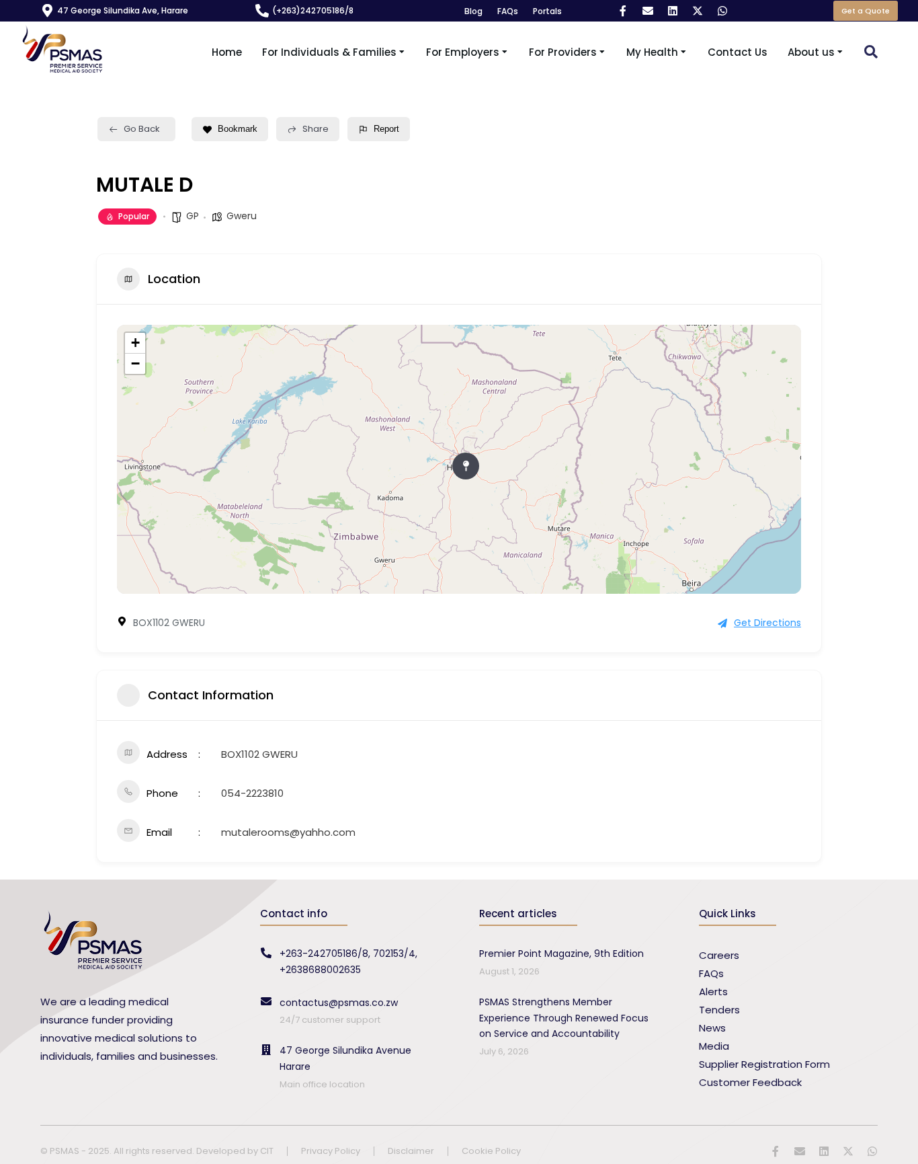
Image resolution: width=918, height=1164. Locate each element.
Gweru (241, 216)
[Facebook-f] (623, 11)
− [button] (135, 363)
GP (192, 216)
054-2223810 (252, 793)
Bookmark (237, 129)
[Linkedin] (672, 11)
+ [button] (135, 342)
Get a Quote (865, 10)
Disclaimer (411, 1151)
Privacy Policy (330, 1151)
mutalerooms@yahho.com (288, 832)
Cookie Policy (491, 1151)
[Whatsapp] (722, 11)
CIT (267, 1150)
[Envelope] (648, 11)
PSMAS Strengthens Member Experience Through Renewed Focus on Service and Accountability (564, 1018)
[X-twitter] (697, 11)
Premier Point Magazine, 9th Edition (561, 953)
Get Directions (767, 622)
